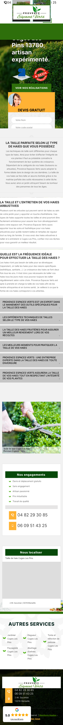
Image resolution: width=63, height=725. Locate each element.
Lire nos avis (17, 719)
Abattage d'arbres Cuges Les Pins (33, 653)
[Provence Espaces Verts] (31, 12)
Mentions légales (47, 715)
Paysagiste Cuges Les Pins (12, 651)
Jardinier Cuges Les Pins (12, 638)
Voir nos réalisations (31, 87)
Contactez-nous (32, 718)
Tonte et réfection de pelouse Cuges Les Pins (53, 642)
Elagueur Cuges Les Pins (33, 638)
